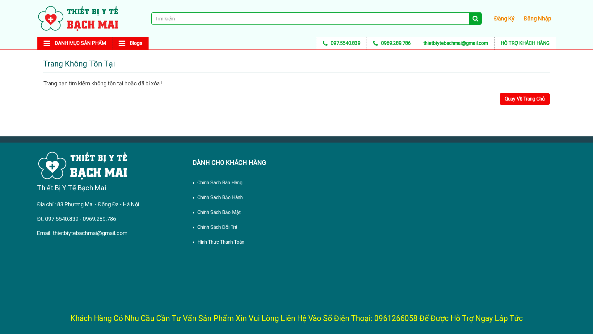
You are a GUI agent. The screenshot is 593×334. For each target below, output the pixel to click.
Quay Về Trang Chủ (525, 99)
